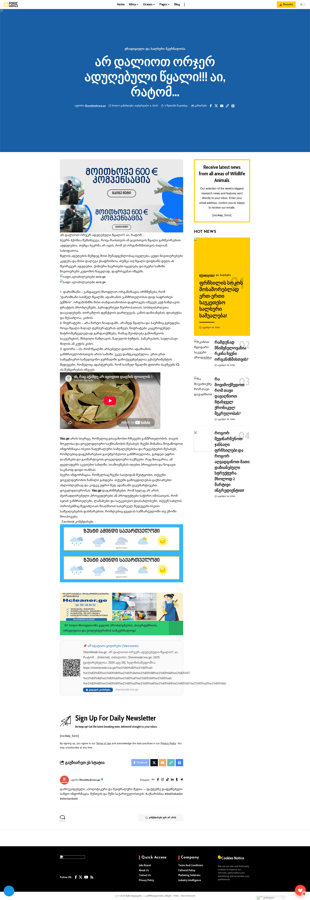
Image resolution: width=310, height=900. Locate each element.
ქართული (268, 897)
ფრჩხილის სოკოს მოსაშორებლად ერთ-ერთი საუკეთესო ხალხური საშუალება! (221, 299)
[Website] (153, 780)
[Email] (221, 106)
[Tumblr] (176, 780)
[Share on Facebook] (210, 106)
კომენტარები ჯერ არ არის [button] (162, 818)
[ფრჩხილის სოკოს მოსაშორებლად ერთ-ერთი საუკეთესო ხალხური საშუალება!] (222, 254)
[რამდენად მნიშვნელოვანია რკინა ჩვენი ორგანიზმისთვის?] (203, 350)
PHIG (176, 895)
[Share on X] (216, 106)
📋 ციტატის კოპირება (98, 689)
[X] (80, 877)
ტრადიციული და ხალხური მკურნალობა (155, 49)
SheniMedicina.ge (95, 106)
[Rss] (92, 877)
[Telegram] (181, 780)
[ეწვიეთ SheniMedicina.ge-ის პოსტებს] (64, 780)
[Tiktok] (167, 780)
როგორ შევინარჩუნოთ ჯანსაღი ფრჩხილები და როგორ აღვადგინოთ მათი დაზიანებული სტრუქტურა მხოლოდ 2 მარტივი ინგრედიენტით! (232, 462)
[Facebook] (158, 780)
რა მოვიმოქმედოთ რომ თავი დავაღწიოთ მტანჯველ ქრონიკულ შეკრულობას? (230, 396)
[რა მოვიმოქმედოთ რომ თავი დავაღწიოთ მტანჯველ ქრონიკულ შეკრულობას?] (203, 387)
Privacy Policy (168, 743)
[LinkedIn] (172, 780)
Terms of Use (103, 743)
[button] (184, 4)
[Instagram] (162, 780)
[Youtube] (86, 877)
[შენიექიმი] (300, 890)
